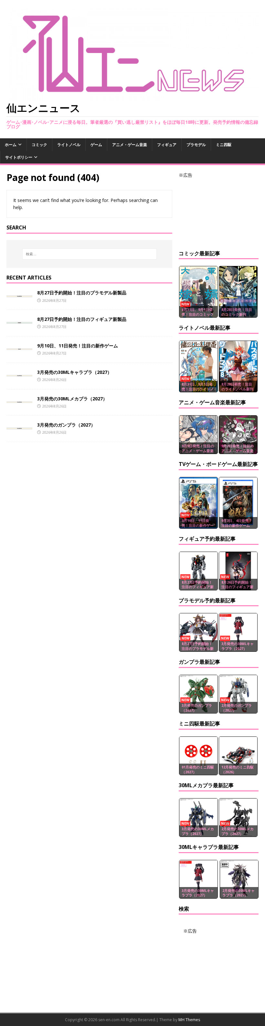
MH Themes (189, 1019)
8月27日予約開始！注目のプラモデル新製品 (81, 293)
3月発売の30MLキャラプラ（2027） (74, 372)
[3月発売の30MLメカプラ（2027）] (19, 399)
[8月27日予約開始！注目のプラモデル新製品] (19, 293)
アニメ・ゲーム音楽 (129, 144)
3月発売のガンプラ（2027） (66, 425)
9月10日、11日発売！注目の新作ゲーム (77, 346)
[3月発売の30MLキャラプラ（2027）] (19, 373)
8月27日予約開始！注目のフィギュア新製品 (81, 319)
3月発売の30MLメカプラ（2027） (72, 399)
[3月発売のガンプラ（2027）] (19, 425)
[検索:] (89, 254)
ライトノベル (68, 144)
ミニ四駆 (223, 144)
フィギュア (166, 144)
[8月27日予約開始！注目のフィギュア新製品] (19, 320)
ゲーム (96, 144)
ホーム (10, 144)
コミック (39, 144)
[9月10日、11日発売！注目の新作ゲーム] (19, 346)
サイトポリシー (18, 157)
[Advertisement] (219, 211)
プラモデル (196, 144)
